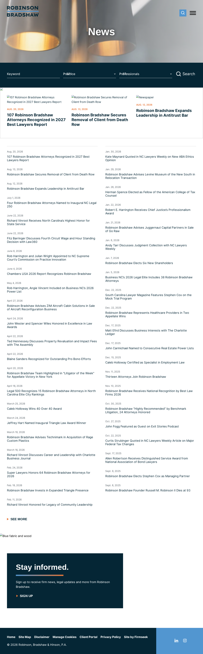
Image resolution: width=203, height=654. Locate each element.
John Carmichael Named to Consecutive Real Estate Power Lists (149, 348)
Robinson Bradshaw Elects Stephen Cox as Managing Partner (147, 476)
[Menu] (193, 13)
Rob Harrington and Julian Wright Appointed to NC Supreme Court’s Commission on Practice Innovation (48, 257)
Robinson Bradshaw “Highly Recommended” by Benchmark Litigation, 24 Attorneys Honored (145, 410)
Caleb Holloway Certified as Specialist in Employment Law (145, 362)
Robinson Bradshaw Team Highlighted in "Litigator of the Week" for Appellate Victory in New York (50, 374)
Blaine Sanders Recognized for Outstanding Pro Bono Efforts (49, 359)
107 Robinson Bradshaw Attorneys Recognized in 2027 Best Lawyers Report (36, 120)
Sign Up (26, 596)
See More (18, 519)
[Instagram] (185, 641)
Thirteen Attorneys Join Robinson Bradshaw (135, 376)
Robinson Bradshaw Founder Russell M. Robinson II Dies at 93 (147, 490)
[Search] (182, 12)
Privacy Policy (111, 637)
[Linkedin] (176, 641)
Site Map (25, 637)
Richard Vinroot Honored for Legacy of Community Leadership (49, 504)
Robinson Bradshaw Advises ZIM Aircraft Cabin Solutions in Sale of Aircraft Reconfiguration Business (51, 307)
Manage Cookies (64, 637)
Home (11, 637)
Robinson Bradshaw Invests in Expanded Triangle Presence (47, 490)
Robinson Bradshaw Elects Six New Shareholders (139, 263)
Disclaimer (41, 637)
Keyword (13, 74)
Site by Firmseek (136, 637)
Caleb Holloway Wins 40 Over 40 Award (34, 408)
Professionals (129, 74)
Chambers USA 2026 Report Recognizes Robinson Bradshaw (49, 273)
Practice (69, 74)
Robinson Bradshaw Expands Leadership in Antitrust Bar (164, 113)
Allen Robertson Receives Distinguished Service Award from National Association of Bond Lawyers (146, 460)
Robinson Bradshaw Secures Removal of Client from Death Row (100, 120)
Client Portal (88, 637)
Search (189, 74)
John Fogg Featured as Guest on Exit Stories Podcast (142, 426)
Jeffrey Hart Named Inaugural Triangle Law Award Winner (46, 423)
